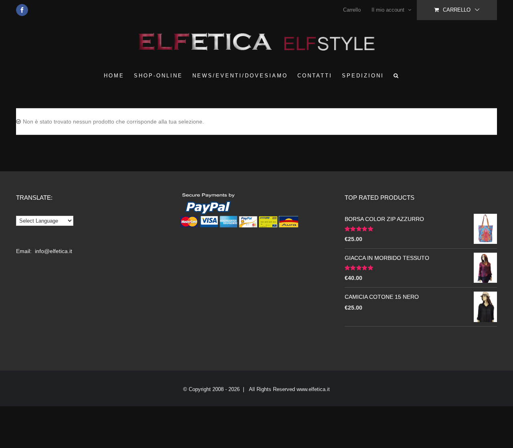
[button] (397, 75)
